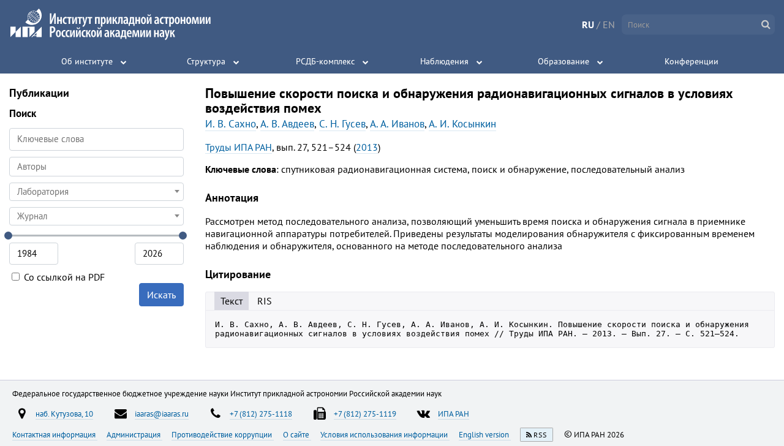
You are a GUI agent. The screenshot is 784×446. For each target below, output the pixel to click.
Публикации (39, 93)
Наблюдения (444, 61)
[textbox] (96, 191)
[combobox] (96, 166)
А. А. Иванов (397, 123)
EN (609, 24)
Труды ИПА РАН (238, 147)
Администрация (134, 434)
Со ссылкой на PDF (63, 277)
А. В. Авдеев (287, 123)
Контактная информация (54, 434)
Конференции (691, 61)
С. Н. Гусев (342, 123)
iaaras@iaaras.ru (162, 413)
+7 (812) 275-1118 (261, 413)
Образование (563, 61)
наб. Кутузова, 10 (64, 413)
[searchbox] (96, 166)
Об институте (87, 61)
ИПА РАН (453, 413)
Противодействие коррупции (223, 434)
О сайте (297, 434)
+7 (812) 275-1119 (365, 413)
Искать (161, 295)
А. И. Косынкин (462, 123)
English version (485, 434)
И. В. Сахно (230, 123)
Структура (206, 61)
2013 (367, 147)
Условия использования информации (385, 434)
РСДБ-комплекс (325, 61)
